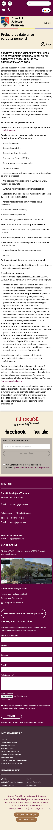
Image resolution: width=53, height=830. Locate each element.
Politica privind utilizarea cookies (14, 760)
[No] (49, 808)
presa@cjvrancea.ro (18, 522)
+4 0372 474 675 (17, 518)
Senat (28, 779)
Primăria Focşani (7, 785)
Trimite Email (4, 9)
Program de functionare (11, 598)
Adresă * (5, 645)
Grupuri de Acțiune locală (11, 754)
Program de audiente (14, 603)
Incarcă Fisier (7, 693)
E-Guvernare (31, 785)
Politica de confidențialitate (11, 763)
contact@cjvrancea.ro (19, 504)
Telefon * (5, 655)
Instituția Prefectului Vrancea (12, 782)
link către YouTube (41, 430)
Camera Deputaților (34, 782)
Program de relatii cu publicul (14, 594)
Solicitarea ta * (7, 675)
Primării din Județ (7, 748)
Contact (4, 740)
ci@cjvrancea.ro (17, 539)
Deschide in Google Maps (14, 588)
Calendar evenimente (9, 742)
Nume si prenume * (9, 635)
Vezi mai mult (26, 819)
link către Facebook (15, 430)
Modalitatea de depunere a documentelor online (22, 722)
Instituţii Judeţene (8, 745)
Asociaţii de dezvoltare (10, 751)
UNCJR (4, 779)
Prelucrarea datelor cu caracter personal (23, 613)
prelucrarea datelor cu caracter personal (31, 467)
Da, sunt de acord (26, 814)
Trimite (11, 716)
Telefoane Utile (7, 757)
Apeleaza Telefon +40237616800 (10, 9)
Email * (4, 665)
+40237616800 (16, 497)
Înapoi (49, 44)
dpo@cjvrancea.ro (9, 130)
